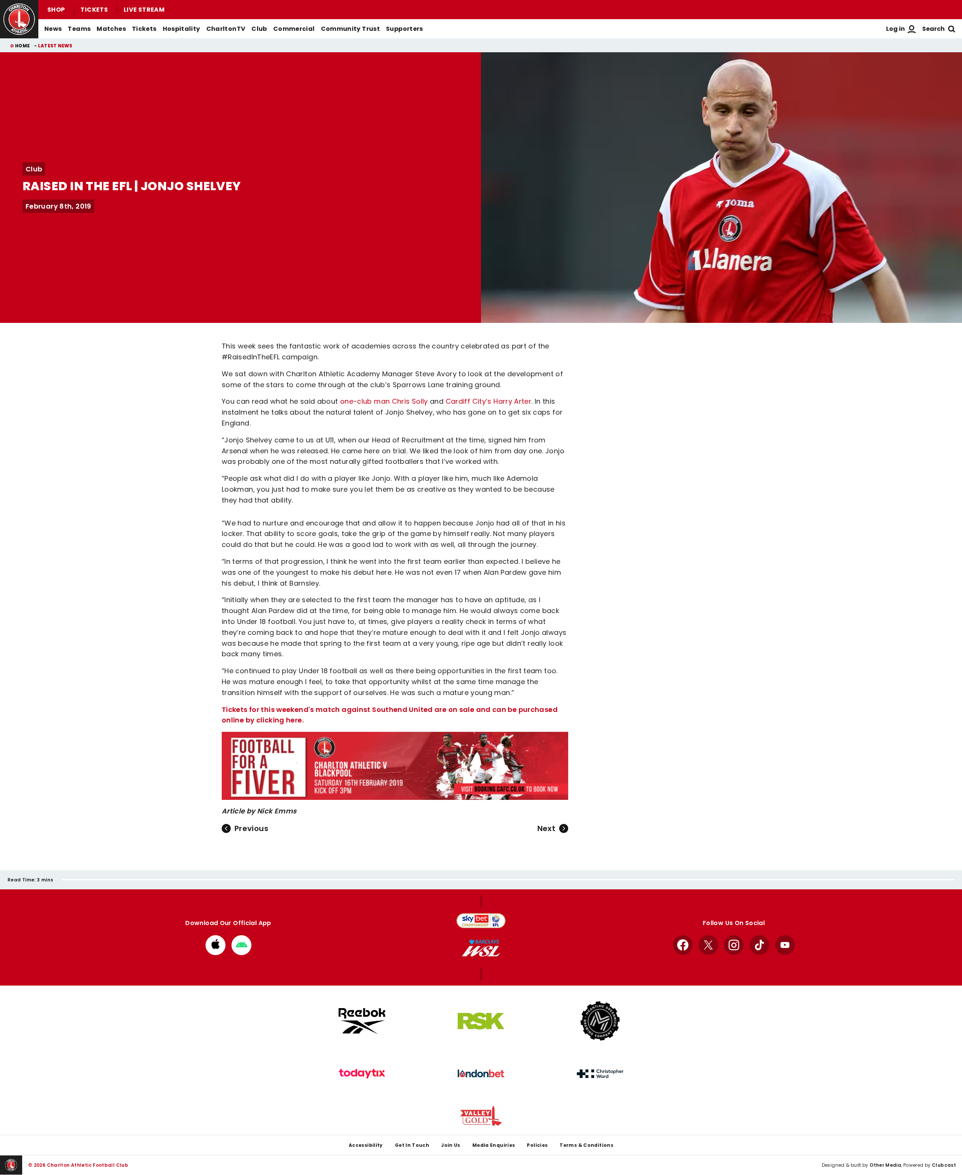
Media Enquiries (493, 1145)
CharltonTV (226, 28)
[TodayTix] (362, 1074)
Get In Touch (412, 1145)
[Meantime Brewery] (600, 1021)
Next (546, 828)
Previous (251, 828)
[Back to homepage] (19, 19)
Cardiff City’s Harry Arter (489, 401)
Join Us (450, 1145)
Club (259, 28)
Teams (79, 28)
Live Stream (144, 9)
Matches (111, 28)
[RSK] (481, 1021)
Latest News (55, 45)
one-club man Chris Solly (384, 401)
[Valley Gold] (481, 1116)
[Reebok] (362, 1021)
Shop (56, 9)
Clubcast (944, 1165)
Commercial (294, 28)
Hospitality (181, 28)
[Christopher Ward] (600, 1073)
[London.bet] (481, 1073)
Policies (537, 1145)
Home (22, 45)
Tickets (94, 9)
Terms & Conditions (586, 1145)
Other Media (885, 1165)
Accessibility (366, 1145)
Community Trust (350, 28)
